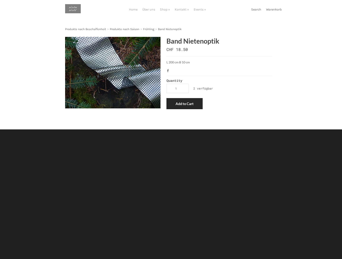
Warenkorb (274, 9)
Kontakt (181, 9)
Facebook (168, 70)
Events (199, 9)
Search (256, 9)
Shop (164, 9)
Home (133, 9)
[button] (184, 103)
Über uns (148, 9)
